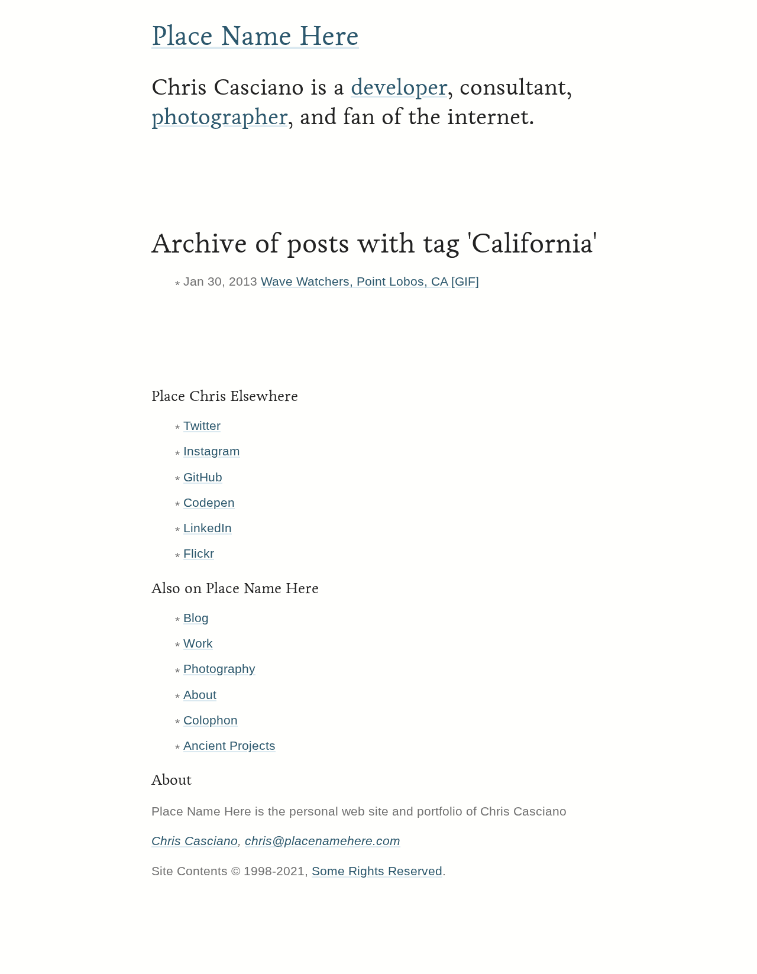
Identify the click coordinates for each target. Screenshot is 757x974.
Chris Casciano (194, 840)
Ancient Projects (229, 745)
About (199, 694)
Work (198, 643)
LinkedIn (207, 528)
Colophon (210, 720)
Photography (219, 668)
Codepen (209, 502)
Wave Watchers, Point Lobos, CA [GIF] (370, 281)
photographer (219, 117)
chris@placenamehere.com (322, 840)
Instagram (211, 451)
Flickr (198, 553)
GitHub (202, 477)
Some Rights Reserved (377, 871)
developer (399, 87)
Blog (196, 617)
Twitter (202, 425)
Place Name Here (255, 36)
